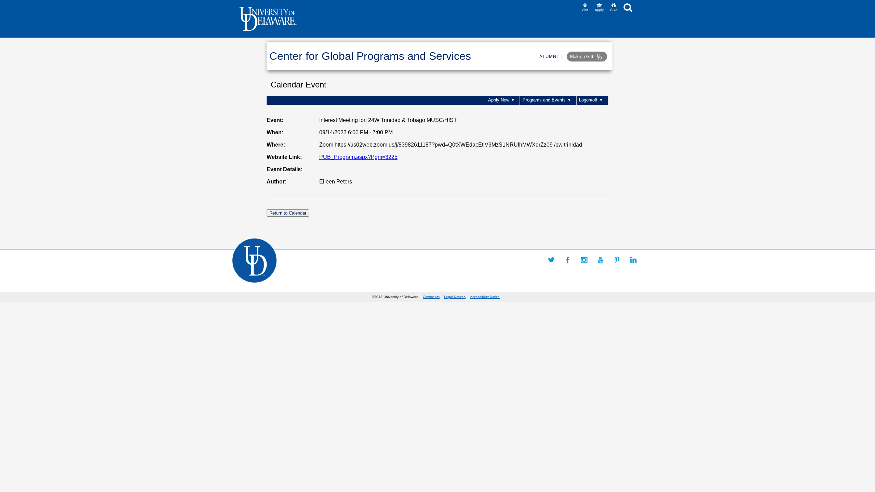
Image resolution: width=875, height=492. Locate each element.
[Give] (613, 10)
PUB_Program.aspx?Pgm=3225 (358, 157)
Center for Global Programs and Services (370, 56)
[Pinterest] (616, 260)
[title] (627, 10)
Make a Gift (582, 56)
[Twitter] (551, 260)
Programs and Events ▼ (547, 99)
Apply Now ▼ (501, 99)
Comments (431, 297)
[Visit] (585, 10)
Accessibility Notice (485, 297)
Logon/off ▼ (591, 99)
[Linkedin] (633, 260)
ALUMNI (548, 56)
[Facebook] (567, 260)
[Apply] (599, 10)
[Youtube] (600, 260)
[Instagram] (584, 260)
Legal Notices (455, 297)
